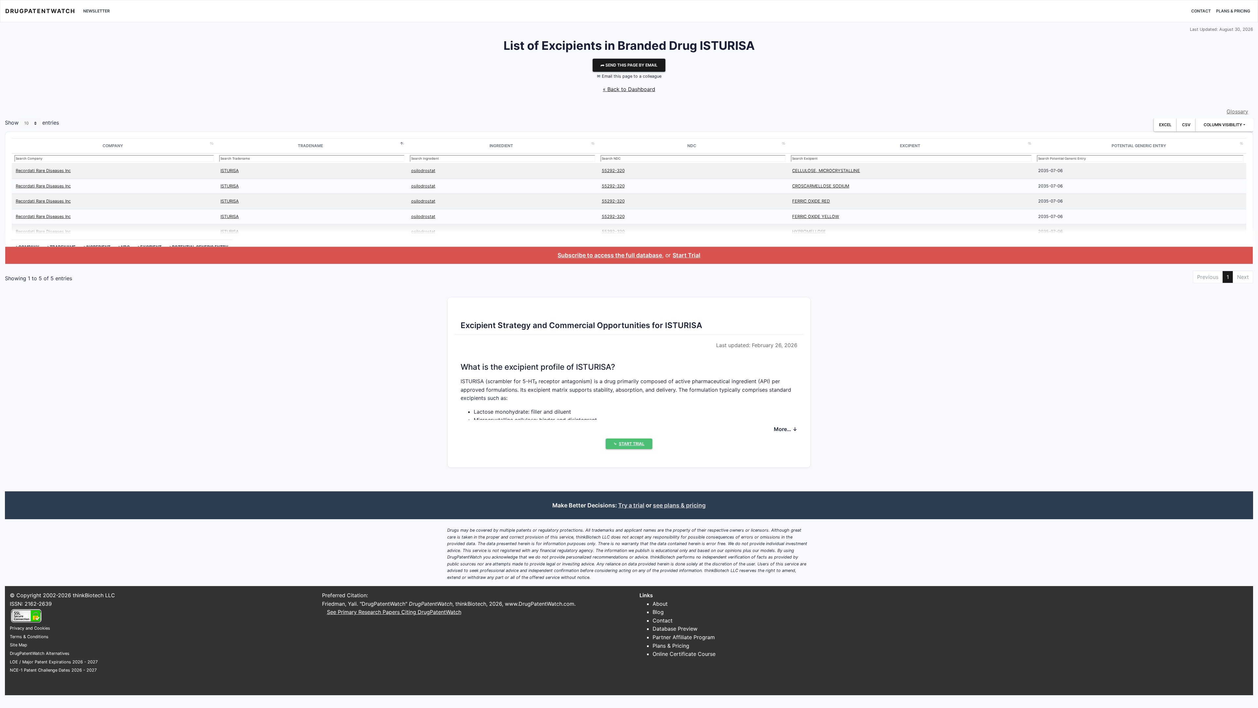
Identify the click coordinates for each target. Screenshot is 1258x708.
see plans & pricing (679, 505)
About (660, 603)
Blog (658, 612)
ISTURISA (229, 170)
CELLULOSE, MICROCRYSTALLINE (826, 170)
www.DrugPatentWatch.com (539, 603)
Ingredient (501, 145)
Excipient (910, 145)
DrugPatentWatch (40, 11)
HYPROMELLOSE (809, 231)
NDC (691, 145)
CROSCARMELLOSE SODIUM (820, 186)
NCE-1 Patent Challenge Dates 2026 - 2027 (53, 670)
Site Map (18, 644)
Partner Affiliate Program (684, 637)
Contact (1201, 11)
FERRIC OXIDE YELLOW (815, 216)
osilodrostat (423, 170)
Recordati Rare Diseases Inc (43, 170)
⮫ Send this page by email (629, 65)
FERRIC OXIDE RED (811, 201)
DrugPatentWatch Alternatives (39, 653)
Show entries (32, 123)
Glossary (1237, 111)
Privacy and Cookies (30, 628)
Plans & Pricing (1233, 11)
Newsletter (96, 11)
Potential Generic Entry (1139, 145)
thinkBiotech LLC (94, 595)
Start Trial (686, 255)
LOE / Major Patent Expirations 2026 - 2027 (54, 661)
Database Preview (675, 628)
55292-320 (613, 170)
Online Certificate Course (684, 654)
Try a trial (631, 505)
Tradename (310, 145)
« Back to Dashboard (629, 89)
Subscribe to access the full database (610, 255)
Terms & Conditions (29, 636)
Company (113, 145)
